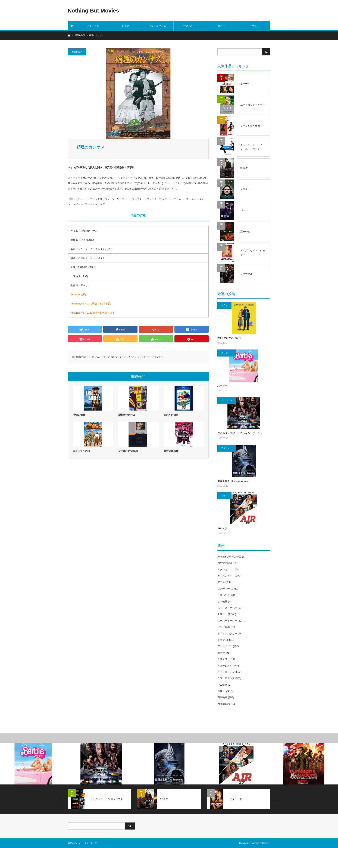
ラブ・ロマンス (157, 25)
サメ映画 (222, 601)
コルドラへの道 (81, 450)
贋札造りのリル (127, 414)
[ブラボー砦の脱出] (138, 434)
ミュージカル (224, 665)
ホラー (222, 25)
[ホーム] (72, 26)
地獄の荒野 (79, 414)
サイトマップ (90, 843)
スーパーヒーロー (227, 620)
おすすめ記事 (224, 563)
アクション (93, 25)
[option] (34, 763)
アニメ (221, 582)
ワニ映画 (222, 684)
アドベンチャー (226, 575)
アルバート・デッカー (105, 357)
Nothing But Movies (93, 10)
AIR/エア (222, 528)
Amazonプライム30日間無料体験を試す (93, 312)
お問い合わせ (74, 843)
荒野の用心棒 (171, 450)
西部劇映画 (77, 52)
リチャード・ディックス (151, 357)
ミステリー (223, 659)
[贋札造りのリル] (138, 398)
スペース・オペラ (227, 607)
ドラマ (125, 25)
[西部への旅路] (184, 398)
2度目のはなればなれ (229, 338)
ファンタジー (224, 646)
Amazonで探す (79, 294)
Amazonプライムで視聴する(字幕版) (91, 303)
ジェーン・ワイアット (127, 357)
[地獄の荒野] (93, 398)
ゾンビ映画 (223, 627)
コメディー (226, 353)
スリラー (254, 25)
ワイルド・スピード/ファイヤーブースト (239, 433)
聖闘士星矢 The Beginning (232, 481)
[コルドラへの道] (93, 434)
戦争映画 (222, 697)
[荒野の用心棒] (184, 434)
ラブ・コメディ (226, 671)
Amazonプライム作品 (229, 556)
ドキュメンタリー (227, 633)
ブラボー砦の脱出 (128, 450)
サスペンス (189, 25)
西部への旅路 (171, 414)
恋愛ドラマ (223, 691)
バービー (222, 385)
